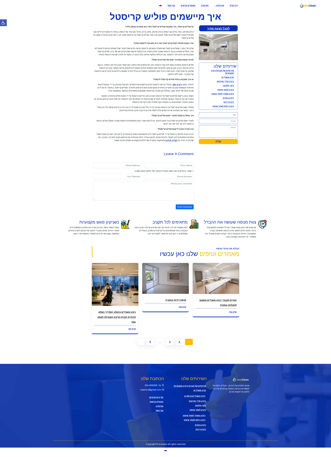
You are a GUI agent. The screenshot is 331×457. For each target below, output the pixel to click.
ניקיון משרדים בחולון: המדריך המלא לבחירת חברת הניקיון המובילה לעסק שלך (116, 317)
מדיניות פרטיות (156, 397)
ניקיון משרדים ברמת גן (194, 396)
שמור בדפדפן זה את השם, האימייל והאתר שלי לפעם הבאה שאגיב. (162, 171)
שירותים (220, 5)
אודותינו (205, 5)
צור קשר (171, 5)
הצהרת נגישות (156, 401)
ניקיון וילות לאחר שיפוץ (223, 106)
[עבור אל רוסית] (160, 5)
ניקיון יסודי (176, 84)
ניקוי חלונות (228, 85)
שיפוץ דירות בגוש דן (175, 300)
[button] (3, 22)
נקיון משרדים (227, 77)
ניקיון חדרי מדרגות (225, 81)
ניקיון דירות (229, 102)
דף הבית (234, 5)
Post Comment (184, 206)
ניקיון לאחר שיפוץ (225, 89)
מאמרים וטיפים (188, 5)
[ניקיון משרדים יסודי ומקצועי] (280, 5)
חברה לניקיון (171, 140)
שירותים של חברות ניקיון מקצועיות (222, 72)
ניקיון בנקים (228, 98)
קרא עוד (233, 311)
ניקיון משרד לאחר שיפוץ (222, 93)
